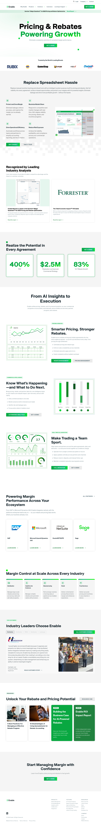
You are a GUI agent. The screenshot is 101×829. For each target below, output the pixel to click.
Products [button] (31, 6)
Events (82, 808)
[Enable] (10, 7)
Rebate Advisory (85, 820)
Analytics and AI (54, 805)
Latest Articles (84, 803)
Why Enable (23, 6)
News (82, 805)
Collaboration (54, 806)
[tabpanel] (50, 654)
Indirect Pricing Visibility (71, 810)
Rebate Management (55, 801)
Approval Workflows (70, 805)
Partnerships (84, 817)
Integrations (54, 808)
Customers (50, 6)
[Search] (74, 3)
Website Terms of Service (12, 820)
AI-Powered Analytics (71, 801)
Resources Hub (84, 801)
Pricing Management (55, 803)
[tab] (10, 632)
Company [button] (83, 1)
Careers (83, 819)
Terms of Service (24, 820)
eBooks (83, 806)
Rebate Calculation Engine (72, 803)
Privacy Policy (32, 820)
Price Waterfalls (69, 808)
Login (76, 1)
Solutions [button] (40, 6)
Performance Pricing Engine (72, 806)
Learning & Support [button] (60, 6)
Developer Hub (84, 810)
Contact (91, 1)
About (82, 815)
